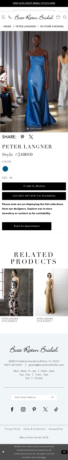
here (44, 457)
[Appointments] (58, 17)
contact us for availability (34, 213)
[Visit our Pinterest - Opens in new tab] (34, 410)
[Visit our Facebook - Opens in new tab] (12, 410)
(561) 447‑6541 (13, 365)
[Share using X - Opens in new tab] (31, 137)
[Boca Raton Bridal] (34, 17)
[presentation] (16, 292)
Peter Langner (26, 26)
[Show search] (64, 17)
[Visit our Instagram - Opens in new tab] (23, 410)
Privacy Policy (13, 429)
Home (7, 26)
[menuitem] (3, 17)
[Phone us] (10, 17)
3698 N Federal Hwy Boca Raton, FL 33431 (34, 361)
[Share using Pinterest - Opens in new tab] (22, 137)
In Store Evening (52, 26)
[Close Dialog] (3, 452)
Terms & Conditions (34, 429)
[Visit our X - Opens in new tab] (45, 410)
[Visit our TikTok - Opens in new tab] (56, 410)
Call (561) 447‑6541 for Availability (34, 196)
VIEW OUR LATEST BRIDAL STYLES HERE (34, 3)
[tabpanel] (34, 81)
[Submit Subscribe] (52, 398)
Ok (64, 452)
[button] (3, 17)
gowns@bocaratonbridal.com (46, 365)
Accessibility (56, 429)
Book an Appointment (27, 226)
